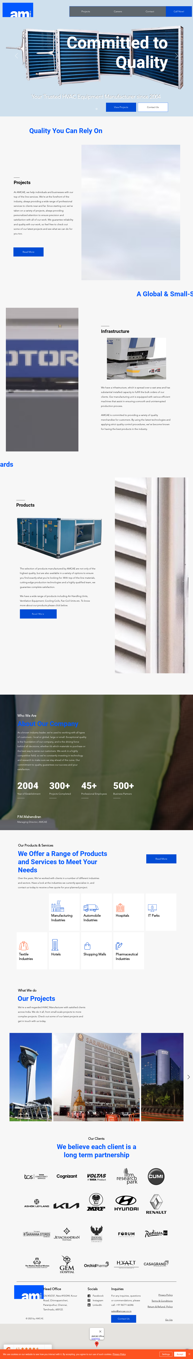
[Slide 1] (96, 109)
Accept (180, 1354)
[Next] (176, 56)
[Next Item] (188, 1077)
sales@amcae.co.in (121, 1311)
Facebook (98, 1295)
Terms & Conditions (162, 1300)
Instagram (98, 1300)
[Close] (189, 1354)
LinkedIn (97, 1304)
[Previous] (16, 56)
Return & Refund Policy (160, 1306)
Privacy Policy (165, 1295)
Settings (166, 1354)
